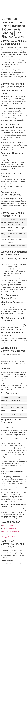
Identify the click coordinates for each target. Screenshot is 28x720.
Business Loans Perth (8, 525)
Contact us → (4, 566)
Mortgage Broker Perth (8, 537)
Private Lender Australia (9, 534)
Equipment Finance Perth (9, 528)
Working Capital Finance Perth (10, 531)
